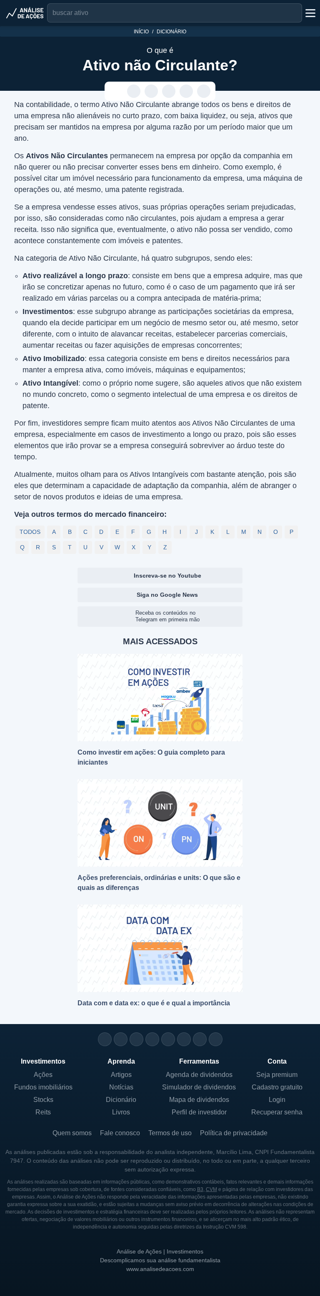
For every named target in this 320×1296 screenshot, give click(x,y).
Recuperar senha (276, 1112)
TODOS (30, 531)
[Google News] (184, 1039)
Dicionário (171, 32)
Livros (121, 1112)
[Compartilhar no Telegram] (151, 91)
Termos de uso (170, 1132)
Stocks (43, 1099)
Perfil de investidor (199, 1112)
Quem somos (72, 1132)
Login (277, 1099)
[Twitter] (136, 1039)
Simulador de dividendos (199, 1087)
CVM (211, 1189)
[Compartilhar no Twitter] (186, 91)
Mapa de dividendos (199, 1099)
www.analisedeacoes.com (160, 1269)
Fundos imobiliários (43, 1087)
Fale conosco (120, 1132)
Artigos (121, 1074)
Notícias (121, 1087)
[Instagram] (105, 1039)
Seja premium (277, 1074)
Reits (43, 1112)
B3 (200, 1189)
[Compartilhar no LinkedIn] (204, 91)
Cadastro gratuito (277, 1087)
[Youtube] (168, 1039)
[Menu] (309, 12)
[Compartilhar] (116, 91)
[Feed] (200, 1039)
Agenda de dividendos (199, 1074)
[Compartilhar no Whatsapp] (134, 91)
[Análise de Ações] (25, 13)
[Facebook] (121, 1039)
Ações (43, 1074)
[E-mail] (215, 1039)
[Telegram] (152, 1039)
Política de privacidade (234, 1132)
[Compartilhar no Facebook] (169, 91)
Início (141, 32)
